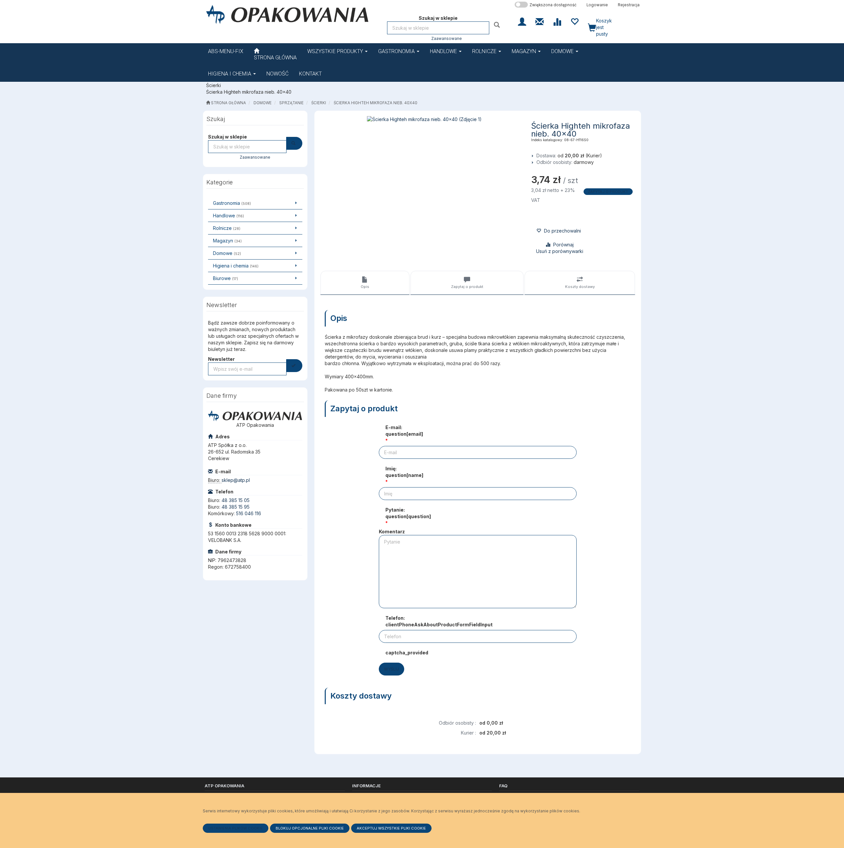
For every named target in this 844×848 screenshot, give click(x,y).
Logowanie (597, 5)
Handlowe (444, 51)
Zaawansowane (446, 38)
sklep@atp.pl (236, 480)
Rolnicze (485, 51)
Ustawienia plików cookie (235, 828)
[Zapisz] (294, 365)
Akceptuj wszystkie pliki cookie (391, 828)
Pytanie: (408, 513)
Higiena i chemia (230, 74)
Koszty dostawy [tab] (580, 286)
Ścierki (318, 103)
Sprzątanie (291, 103)
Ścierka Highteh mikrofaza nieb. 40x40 (375, 103)
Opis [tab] (365, 286)
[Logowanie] (522, 21)
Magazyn (524, 51)
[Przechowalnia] (574, 21)
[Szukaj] (497, 24)
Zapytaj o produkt (608, 191)
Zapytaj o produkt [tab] (467, 286)
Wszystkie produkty (335, 51)
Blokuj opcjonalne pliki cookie (310, 828)
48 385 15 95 (236, 507)
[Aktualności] (539, 21)
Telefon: (439, 621)
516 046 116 (248, 513)
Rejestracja (629, 5)
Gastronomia (397, 51)
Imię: (404, 472)
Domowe (563, 51)
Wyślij (391, 669)
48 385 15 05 (236, 500)
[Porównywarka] (557, 21)
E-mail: (404, 430)
